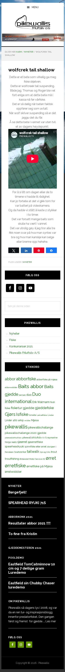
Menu (35, 7)
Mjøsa (35, 420)
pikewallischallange (40, 427)
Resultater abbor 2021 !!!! (29, 523)
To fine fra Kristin (22, 534)
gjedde (28, 408)
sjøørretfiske (35, 442)
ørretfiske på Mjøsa (40, 466)
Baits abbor (31, 386)
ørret (51, 458)
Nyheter (27, 262)
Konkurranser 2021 (21, 346)
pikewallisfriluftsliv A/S (34, 437)
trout (54, 451)
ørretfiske (15, 465)
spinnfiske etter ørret (35, 446)
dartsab (22, 395)
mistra (27, 420)
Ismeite (32, 415)
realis (14, 442)
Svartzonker (20, 452)
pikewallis (16, 427)
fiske (7, 408)
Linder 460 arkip (14, 420)
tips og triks (45, 452)
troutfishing (12, 458)
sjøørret (22, 442)
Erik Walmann (41, 402)
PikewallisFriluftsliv (32, 23)
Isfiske (22, 414)
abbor (10, 379)
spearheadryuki (14, 446)
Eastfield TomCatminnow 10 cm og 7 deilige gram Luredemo (31, 568)
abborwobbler (11, 387)
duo (29, 394)
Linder (51, 415)
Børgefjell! (17, 492)
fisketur (16, 408)
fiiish (52, 402)
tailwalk (33, 451)
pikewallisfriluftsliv (13, 438)
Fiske (12, 340)
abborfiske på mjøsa (47, 379)
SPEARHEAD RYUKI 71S (27, 503)
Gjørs (10, 414)
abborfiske (26, 378)
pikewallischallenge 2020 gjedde (25, 433)
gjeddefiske (44, 408)
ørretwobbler (13, 471)
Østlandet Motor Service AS (32, 459)
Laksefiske (42, 415)
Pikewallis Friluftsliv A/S (24, 352)
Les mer (50, 621)
